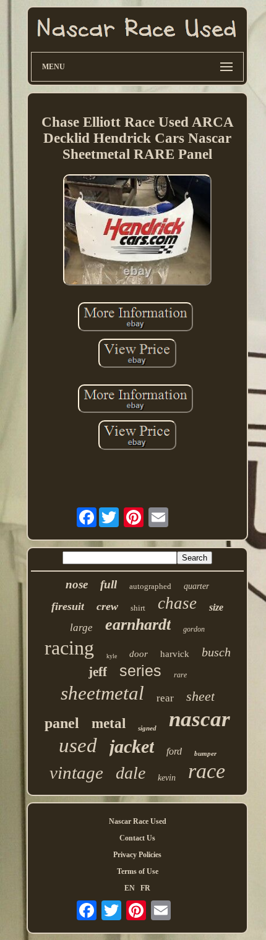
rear (165, 698)
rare (180, 675)
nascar (199, 719)
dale (130, 772)
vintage (76, 772)
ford (174, 751)
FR (145, 888)
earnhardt (138, 624)
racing (69, 648)
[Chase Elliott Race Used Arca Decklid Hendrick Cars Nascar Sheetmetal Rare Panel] (137, 231)
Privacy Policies (137, 854)
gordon (194, 629)
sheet (200, 696)
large (81, 627)
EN (129, 888)
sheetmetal (102, 693)
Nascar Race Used (137, 821)
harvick (174, 654)
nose (77, 584)
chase (177, 603)
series (140, 670)
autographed (150, 586)
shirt (138, 607)
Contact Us (137, 838)
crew (107, 606)
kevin (167, 777)
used (78, 745)
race (206, 771)
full (108, 584)
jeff (97, 671)
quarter (196, 586)
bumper (205, 753)
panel (62, 723)
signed (147, 728)
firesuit (67, 606)
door (138, 654)
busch (216, 652)
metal (109, 723)
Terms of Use (137, 871)
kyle (111, 656)
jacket (131, 746)
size (216, 607)
